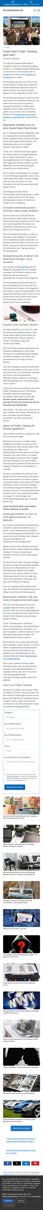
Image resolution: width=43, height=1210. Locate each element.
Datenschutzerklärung (10, 1196)
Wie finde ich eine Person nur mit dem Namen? (19, 1093)
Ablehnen (21, 1201)
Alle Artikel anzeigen (21, 1128)
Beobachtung (23, 267)
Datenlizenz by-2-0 (8, 1174)
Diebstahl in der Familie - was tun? (14, 929)
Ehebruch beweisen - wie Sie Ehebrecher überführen (21, 1067)
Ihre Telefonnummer (12, 724)
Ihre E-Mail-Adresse (12, 735)
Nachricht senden (14, 787)
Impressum (36, 1196)
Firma (6, 746)
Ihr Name (8, 712)
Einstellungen (9, 1205)
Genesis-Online (35, 1172)
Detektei (6, 608)
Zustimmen (8, 1201)
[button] (8, 1163)
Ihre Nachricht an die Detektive (17, 757)
